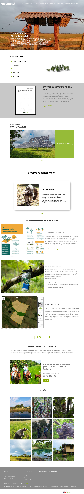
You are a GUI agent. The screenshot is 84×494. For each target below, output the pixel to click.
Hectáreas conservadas (20, 61)
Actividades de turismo (20, 69)
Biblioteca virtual (74, 3)
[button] (48, 105)
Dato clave (16, 72)
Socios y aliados (60, 3)
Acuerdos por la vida (40, 3)
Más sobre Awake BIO (29, 3)
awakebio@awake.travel (50, 471)
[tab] (25, 61)
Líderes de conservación (50, 3)
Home (22, 3)
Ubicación (16, 65)
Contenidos (67, 3)
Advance (26, 483)
